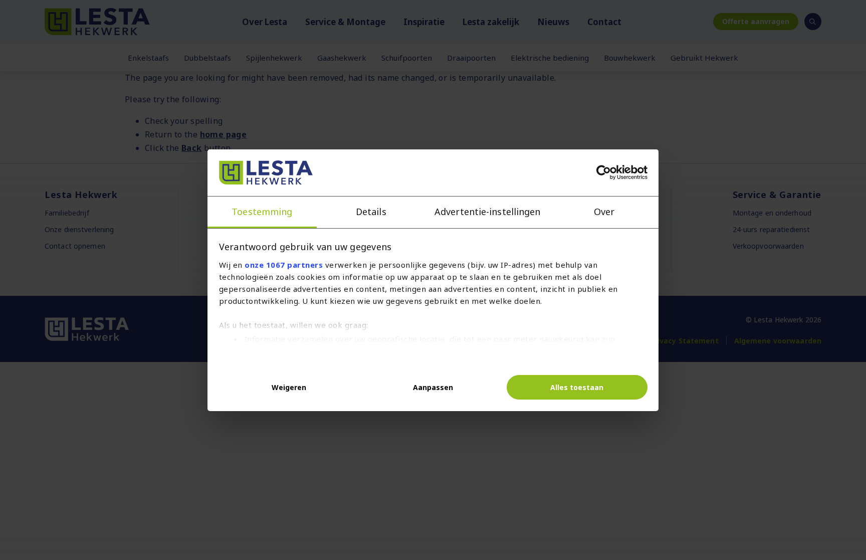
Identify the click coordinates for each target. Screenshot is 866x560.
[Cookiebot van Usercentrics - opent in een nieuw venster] (603, 172)
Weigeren (289, 387)
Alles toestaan (576, 387)
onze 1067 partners (284, 265)
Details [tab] (371, 212)
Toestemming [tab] (262, 212)
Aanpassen (433, 387)
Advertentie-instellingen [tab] (487, 212)
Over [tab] (604, 212)
